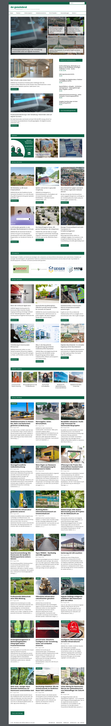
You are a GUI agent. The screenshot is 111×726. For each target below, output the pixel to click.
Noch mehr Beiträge (17, 713)
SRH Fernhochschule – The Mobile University (80, 385)
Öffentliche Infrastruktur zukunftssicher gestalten (45, 597)
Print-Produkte (52, 13)
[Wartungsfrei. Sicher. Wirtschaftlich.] (47, 411)
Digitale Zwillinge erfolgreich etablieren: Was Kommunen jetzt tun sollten (71, 598)
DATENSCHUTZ (73, 722)
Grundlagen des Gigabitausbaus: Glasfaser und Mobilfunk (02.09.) (70, 80)
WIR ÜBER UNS (52, 722)
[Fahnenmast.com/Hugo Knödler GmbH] (74, 269)
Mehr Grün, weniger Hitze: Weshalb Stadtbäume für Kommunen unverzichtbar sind (22, 688)
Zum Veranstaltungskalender (68, 110)
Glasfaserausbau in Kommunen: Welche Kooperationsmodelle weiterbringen (74, 30)
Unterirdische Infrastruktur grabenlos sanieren (21, 511)
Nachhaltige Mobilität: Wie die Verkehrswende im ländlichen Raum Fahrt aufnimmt (47, 688)
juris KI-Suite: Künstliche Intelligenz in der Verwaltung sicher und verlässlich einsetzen (46, 642)
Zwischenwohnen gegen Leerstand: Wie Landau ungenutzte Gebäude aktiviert (56, 30)
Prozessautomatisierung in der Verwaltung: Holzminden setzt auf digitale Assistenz (27, 50)
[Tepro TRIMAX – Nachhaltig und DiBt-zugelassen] (47, 542)
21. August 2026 (40, 515)
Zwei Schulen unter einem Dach (21, 80)
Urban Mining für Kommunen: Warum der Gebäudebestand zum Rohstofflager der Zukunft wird (72, 689)
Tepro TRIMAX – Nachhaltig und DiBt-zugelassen (46, 554)
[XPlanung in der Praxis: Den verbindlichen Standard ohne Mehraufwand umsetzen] (72, 454)
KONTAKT (82, 722)
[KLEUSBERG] (56, 269)
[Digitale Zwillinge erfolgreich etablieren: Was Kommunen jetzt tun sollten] (72, 586)
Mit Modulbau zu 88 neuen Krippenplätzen (19, 189)
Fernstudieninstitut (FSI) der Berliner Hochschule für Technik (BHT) (19, 386)
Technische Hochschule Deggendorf (64, 385)
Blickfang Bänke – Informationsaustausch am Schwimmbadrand (46, 512)
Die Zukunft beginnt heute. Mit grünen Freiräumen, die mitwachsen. (47, 228)
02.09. (60, 76)
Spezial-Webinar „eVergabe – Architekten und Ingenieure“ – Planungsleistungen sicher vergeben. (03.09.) (70, 88)
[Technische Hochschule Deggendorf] (65, 377)
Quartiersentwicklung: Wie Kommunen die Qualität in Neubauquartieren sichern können (21, 556)
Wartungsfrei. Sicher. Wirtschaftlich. (43, 423)
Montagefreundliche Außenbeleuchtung (18, 466)
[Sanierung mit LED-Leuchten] (72, 542)
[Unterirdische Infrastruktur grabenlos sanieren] (22, 499)
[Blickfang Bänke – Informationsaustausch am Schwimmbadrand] (47, 499)
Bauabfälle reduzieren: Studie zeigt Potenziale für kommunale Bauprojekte (72, 424)
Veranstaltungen (65, 13)
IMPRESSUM (66, 722)
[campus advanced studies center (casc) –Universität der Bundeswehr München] (34, 377)
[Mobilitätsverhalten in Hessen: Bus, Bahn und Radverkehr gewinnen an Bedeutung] (22, 411)
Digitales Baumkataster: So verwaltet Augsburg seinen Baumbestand (64, 50)
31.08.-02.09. (62, 70)
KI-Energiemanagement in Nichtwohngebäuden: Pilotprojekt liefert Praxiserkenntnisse (20, 642)
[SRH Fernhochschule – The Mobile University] (80, 377)
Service (74, 13)
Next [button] (81, 269)
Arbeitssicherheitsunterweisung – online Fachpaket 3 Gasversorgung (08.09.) (70, 95)
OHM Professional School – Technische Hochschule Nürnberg (49, 386)
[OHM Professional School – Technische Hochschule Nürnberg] (49, 377)
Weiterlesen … (14, 89)
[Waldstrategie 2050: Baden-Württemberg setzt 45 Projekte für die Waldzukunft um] (72, 499)
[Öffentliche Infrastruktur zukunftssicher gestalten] (47, 586)
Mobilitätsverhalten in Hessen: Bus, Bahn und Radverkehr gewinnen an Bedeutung (22, 424)
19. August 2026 (15, 600)
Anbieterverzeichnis (41, 13)
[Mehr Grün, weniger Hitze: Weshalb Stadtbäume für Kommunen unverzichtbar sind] (22, 676)
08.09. (60, 98)
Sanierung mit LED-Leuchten (71, 553)
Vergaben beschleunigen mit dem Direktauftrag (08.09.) (68, 102)
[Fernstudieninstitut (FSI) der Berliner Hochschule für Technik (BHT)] (19, 377)
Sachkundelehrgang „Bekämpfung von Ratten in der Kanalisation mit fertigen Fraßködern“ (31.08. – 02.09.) (69, 67)
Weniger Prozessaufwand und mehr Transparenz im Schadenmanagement (72, 229)
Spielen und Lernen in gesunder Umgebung (46, 189)
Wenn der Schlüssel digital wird (21, 305)
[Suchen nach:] (77, 3)
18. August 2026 (40, 600)
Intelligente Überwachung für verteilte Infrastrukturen (72, 641)
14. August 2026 (40, 692)
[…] (17, 438)
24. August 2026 (15, 427)
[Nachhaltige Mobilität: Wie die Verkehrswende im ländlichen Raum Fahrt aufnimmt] (47, 676)
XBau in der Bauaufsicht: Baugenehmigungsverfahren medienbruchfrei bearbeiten (45, 347)
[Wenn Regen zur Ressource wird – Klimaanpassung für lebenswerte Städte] (47, 454)
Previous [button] (14, 269)
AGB (78, 722)
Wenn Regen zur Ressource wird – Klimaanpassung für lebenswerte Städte (46, 467)
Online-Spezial (28, 13)
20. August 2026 (65, 515)
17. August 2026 (15, 647)
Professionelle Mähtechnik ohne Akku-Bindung (21, 597)
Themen (18, 13)
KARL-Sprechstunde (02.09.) (66, 74)
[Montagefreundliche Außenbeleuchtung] (22, 454)
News (11, 13)
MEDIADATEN (59, 722)
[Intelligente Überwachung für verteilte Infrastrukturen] (72, 629)
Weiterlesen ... (14, 200)
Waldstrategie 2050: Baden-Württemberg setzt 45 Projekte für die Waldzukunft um (72, 512)
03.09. (60, 91)
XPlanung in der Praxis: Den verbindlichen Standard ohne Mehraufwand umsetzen (72, 467)
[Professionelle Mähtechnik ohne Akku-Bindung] (22, 586)
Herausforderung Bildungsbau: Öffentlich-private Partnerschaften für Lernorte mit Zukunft (46, 307)
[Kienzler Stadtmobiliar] (38, 269)
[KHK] (21, 269)
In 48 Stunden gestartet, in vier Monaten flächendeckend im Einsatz (22, 228)
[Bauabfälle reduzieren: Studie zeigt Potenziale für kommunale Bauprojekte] (72, 411)
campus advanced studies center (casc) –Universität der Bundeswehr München (34, 387)
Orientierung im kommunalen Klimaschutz (20, 346)
